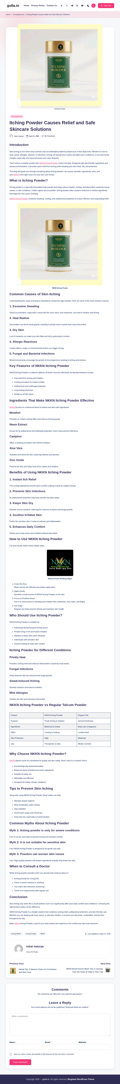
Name (12, 1042)
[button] (106, 5)
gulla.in (13, 5)
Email (48, 1042)
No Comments (50, 136)
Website (82, 1042)
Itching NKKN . (16, 934)
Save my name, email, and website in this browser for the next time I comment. (44, 1054)
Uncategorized (16, 116)
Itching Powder (31, 934)
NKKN (16, 175)
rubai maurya (35, 946)
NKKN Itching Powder (48, 163)
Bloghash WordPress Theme (81, 1079)
